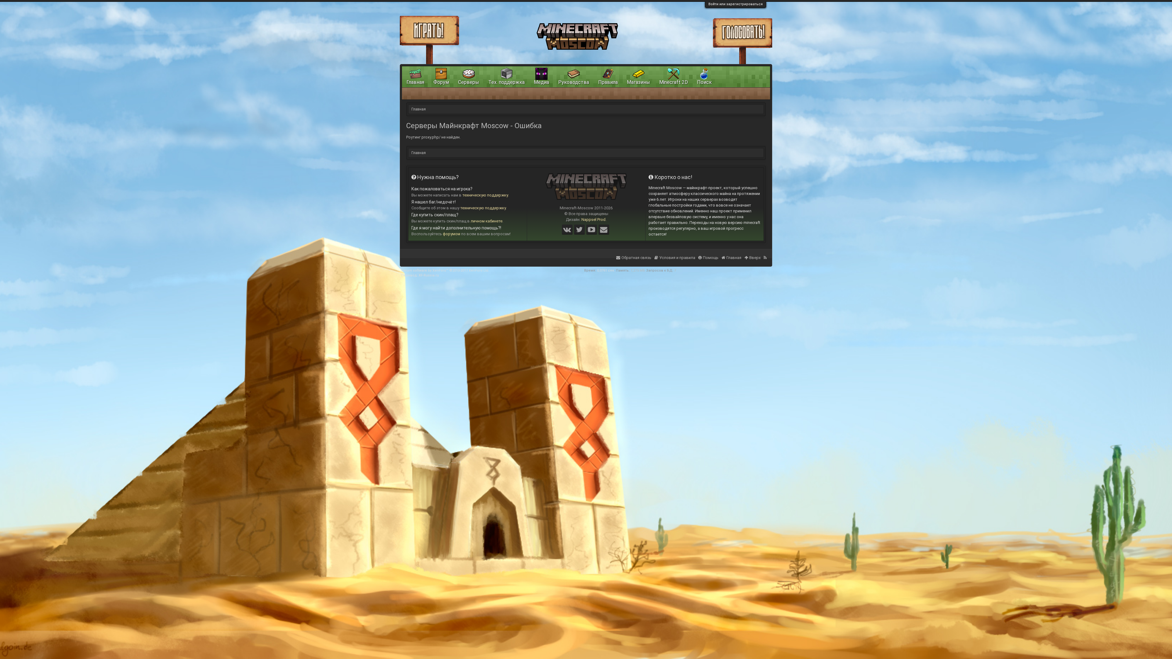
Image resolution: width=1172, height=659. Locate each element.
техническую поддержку (485, 195)
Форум (441, 82)
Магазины (638, 82)
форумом (451, 234)
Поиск (704, 82)
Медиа (541, 82)
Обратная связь (636, 257)
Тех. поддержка (506, 82)
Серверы (468, 82)
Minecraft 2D (673, 82)
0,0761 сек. (606, 270)
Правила (608, 82)
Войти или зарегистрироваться (735, 4)
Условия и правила (677, 257)
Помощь (710, 257)
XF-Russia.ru (429, 275)
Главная (415, 82)
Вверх (755, 257)
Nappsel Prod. (593, 219)
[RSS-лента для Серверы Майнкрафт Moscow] (766, 254)
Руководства (573, 82)
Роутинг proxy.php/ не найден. (433, 137)
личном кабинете (486, 221)
